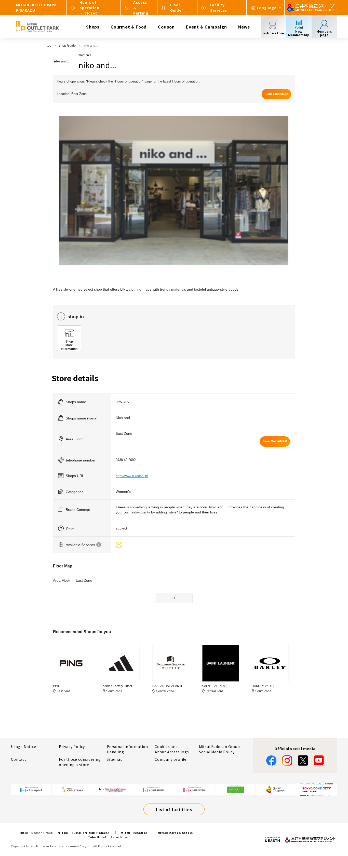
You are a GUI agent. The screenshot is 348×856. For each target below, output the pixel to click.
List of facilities (174, 809)
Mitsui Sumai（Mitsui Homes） (84, 833)
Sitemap (115, 759)
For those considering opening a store (80, 762)
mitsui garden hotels (175, 833)
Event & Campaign (206, 27)
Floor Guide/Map (276, 94)
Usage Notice (23, 746)
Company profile (170, 759)
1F (174, 598)
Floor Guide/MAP (275, 441)
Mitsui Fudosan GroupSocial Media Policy (219, 749)
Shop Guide (67, 45)
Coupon (166, 27)
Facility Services (218, 7)
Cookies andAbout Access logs (172, 749)
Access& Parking (140, 7)
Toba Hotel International (109, 837)
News (244, 27)
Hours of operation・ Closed (89, 7)
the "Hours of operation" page (130, 81)
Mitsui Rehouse (134, 833)
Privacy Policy (72, 746)
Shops (92, 27)
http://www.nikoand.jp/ (132, 476)
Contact (18, 759)
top (49, 45)
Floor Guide (176, 7)
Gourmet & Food (129, 27)
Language (266, 7)
